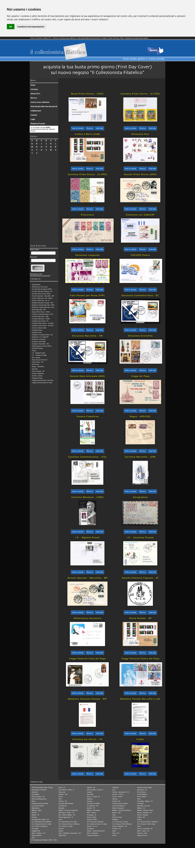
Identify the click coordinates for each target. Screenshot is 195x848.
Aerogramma (36, 284)
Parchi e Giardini (142, 815)
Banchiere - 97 (142, 790)
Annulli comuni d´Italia (144, 787)
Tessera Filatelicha (38, 373)
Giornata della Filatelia (66, 803)
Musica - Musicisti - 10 (144, 812)
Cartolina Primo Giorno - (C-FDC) (42, 325)
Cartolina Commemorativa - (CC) (42, 314)
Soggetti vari (36, 831)
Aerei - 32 (62, 787)
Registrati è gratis (38, 124)
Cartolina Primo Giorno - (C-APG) (43, 323)
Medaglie (62, 808)
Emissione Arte (37, 332)
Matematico (35, 808)
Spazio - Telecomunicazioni (96, 831)
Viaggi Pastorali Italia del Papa (42, 382)
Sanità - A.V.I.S (92, 826)
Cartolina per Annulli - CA (40, 321)
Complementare (37, 330)
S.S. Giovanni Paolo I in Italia (41, 824)
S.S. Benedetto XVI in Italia (68, 821)
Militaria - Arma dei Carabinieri (68, 810)
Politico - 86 (141, 817)
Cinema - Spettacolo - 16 (120, 792)
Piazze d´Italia (91, 817)
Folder (34, 350)
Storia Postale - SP (38, 371)
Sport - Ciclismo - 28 (38, 833)
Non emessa (36, 357)
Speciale (35, 369)
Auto (113, 790)
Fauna (61, 796)
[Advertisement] (44, 199)
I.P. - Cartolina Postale (39, 355)
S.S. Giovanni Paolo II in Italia (97, 824)
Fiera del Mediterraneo (39, 799)
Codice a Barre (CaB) (39, 328)
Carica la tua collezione (68, 38)
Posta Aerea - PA (37, 362)
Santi (139, 826)
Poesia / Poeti (117, 817)
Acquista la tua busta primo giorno (136, 38)
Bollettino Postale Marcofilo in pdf (43, 307)
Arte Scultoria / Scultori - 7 (95, 790)
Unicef (114, 835)
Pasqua (34, 817)
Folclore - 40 (63, 801)
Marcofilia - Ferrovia (143, 806)
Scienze (61, 828)
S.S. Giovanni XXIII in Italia (146, 824)
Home (32, 38)
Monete (34, 812)
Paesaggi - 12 (91, 815)
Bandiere (35, 792)
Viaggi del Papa (37, 378)
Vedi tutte (99, 128)
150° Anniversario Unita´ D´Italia (42, 787)
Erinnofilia (90, 794)
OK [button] (10, 26)
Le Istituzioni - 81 (92, 806)
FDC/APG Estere (37, 348)
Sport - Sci (115, 833)
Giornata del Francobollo (40, 803)
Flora (33, 801)
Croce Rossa (141, 792)
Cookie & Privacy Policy (115, 38)
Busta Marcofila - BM (39, 309)
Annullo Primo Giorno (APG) (41, 293)
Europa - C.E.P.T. (118, 794)
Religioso (115, 819)
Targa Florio (62, 835)
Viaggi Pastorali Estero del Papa (42, 380)
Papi (113, 815)
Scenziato (35, 828)
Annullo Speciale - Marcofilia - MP (43, 296)
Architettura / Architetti (39, 790)
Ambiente (115, 787)
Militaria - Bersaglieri (93, 810)
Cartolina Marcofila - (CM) (40, 316)
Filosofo (114, 799)
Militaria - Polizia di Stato (145, 810)
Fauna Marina (141, 796)
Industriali (140, 803)
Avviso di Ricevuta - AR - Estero (42, 298)
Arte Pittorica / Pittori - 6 (66, 790)
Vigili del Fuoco (142, 835)
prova (60, 819)
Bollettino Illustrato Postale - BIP (42, 303)
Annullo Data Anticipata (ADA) (42, 289)
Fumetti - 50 (116, 801)
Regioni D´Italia (92, 819)
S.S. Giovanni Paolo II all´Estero (69, 824)
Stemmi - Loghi (142, 833)
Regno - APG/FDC (38, 366)
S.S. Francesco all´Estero (95, 821)
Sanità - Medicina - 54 (119, 826)
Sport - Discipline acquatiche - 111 (70, 833)
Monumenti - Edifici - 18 (66, 812)
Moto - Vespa (91, 812)
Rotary (139, 819)
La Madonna (63, 806)
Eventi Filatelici (142, 794)
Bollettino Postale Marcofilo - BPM (43, 305)
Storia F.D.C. (47, 38)
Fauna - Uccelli (117, 796)
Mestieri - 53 (91, 808)
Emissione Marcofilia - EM (40, 344)
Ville (33, 837)
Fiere (60, 799)
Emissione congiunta (39, 339)
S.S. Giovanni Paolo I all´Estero (147, 821)
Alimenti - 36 (91, 787)
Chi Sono (39, 38)
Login (33, 119)
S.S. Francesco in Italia (120, 821)
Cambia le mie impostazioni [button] (30, 26)
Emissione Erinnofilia (39, 341)
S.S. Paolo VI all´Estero (39, 826)
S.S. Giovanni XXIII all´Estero (122, 824)
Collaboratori (36, 111)
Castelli (89, 792)
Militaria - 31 (141, 808)
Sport (114, 831)
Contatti (103, 38)
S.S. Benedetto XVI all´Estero (42, 821)
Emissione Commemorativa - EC (42, 334)
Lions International (118, 806)
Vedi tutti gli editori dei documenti (88, 38)
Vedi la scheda (78, 128)
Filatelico (90, 799)
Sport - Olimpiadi (92, 833)
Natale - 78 (35, 815)
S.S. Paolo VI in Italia (66, 826)
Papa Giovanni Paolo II (39, 360)
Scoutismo (90, 828)
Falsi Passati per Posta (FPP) (41, 346)
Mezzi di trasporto (118, 808)
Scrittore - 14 (116, 828)
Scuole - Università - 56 (144, 828)
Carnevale (62, 792)
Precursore (35, 364)
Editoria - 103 (63, 794)
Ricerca (56, 38)
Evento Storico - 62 (38, 796)
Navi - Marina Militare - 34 (67, 815)
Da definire (35, 794)
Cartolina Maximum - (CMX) (41, 318)
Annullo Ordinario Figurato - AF (42, 291)
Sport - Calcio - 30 (143, 831)
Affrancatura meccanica (40, 287)
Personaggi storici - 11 (66, 817)
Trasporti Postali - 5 (93, 835)
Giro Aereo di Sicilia (93, 803)
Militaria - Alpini (36, 810)
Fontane (90, 801)
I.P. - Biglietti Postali (38, 353)
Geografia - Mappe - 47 (145, 801)
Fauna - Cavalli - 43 (93, 796)
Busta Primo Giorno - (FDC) (41, 312)
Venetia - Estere (37, 376)
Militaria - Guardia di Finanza (121, 810)
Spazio (61, 831)
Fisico (139, 799)
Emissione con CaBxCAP (40, 337)
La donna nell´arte (38, 806)
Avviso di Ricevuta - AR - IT (41, 300)
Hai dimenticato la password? (40, 275)
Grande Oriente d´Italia (119, 803)
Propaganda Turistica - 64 (40, 819)
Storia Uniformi (36, 835)
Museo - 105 (116, 812)
